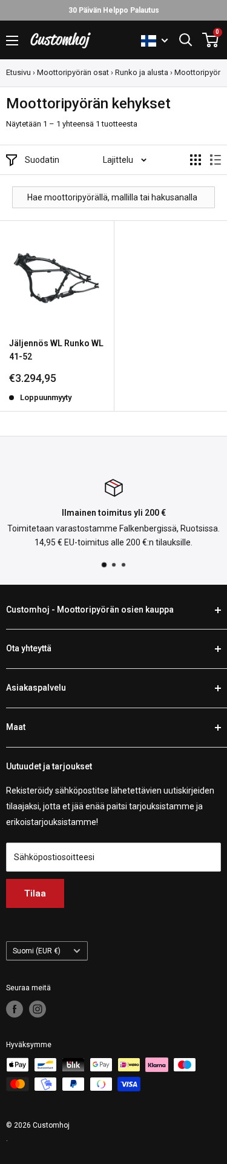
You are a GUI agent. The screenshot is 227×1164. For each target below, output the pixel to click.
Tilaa (35, 893)
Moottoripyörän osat (73, 72)
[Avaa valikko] (12, 40)
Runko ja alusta (141, 72)
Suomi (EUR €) (37, 951)
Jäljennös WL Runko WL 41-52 (56, 349)
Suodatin (42, 160)
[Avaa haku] (185, 40)
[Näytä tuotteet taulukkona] (195, 159)
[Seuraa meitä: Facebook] (14, 1009)
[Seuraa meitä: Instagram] (37, 1009)
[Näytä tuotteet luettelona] (215, 159)
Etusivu (18, 72)
